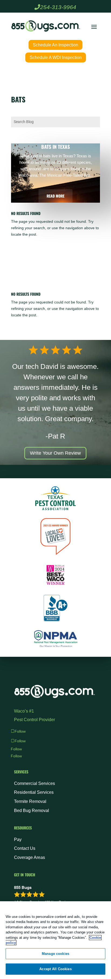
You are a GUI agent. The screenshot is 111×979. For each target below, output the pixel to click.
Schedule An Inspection (55, 45)
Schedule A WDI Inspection (56, 57)
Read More (55, 196)
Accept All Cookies (55, 969)
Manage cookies (55, 954)
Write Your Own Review (55, 453)
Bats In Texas (55, 146)
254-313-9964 (58, 7)
